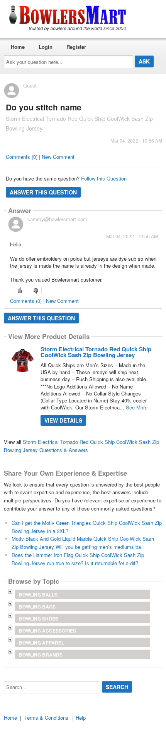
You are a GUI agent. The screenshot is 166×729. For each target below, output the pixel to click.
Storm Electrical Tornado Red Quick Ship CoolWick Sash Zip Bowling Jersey (96, 352)
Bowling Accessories (47, 630)
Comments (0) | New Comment (40, 156)
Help (81, 717)
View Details (63, 420)
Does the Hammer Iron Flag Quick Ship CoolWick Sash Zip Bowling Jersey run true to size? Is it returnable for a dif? (78, 559)
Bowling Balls (38, 594)
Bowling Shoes (38, 618)
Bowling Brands (41, 654)
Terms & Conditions (46, 717)
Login (46, 46)
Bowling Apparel (41, 642)
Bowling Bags (37, 606)
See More (136, 407)
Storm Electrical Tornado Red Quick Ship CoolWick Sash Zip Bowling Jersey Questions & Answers (81, 446)
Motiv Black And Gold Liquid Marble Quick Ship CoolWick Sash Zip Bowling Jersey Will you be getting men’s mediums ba (83, 542)
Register (76, 46)
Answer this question (43, 192)
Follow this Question (104, 178)
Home (18, 46)
